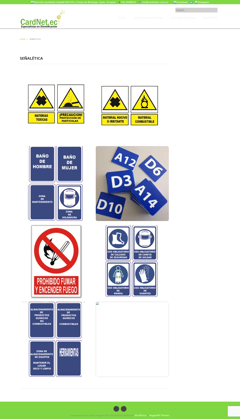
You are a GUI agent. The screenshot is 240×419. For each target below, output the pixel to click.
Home (23, 39)
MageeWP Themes (159, 415)
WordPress (141, 415)
